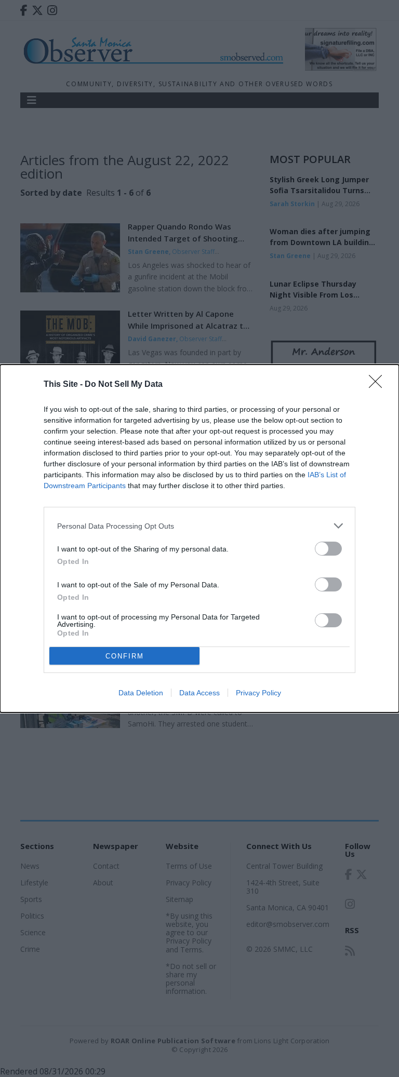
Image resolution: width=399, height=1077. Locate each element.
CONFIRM (124, 656)
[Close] (379, 385)
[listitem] (199, 525)
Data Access (199, 693)
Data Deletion (140, 693)
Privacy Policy (258, 693)
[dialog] (199, 538)
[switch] (328, 549)
